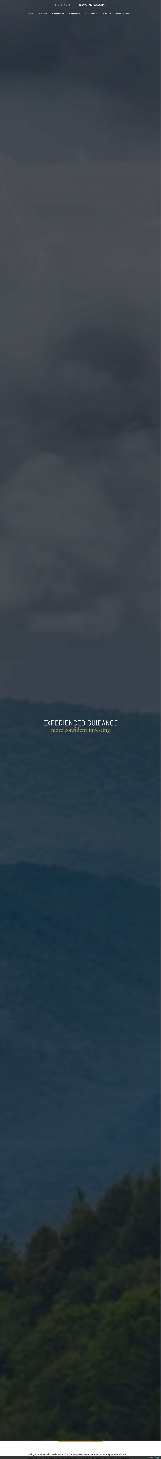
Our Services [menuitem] (58, 13)
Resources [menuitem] (90, 13)
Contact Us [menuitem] (105, 13)
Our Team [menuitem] (42, 13)
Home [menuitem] (30, 13)
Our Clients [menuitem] (74, 13)
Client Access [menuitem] (122, 13)
